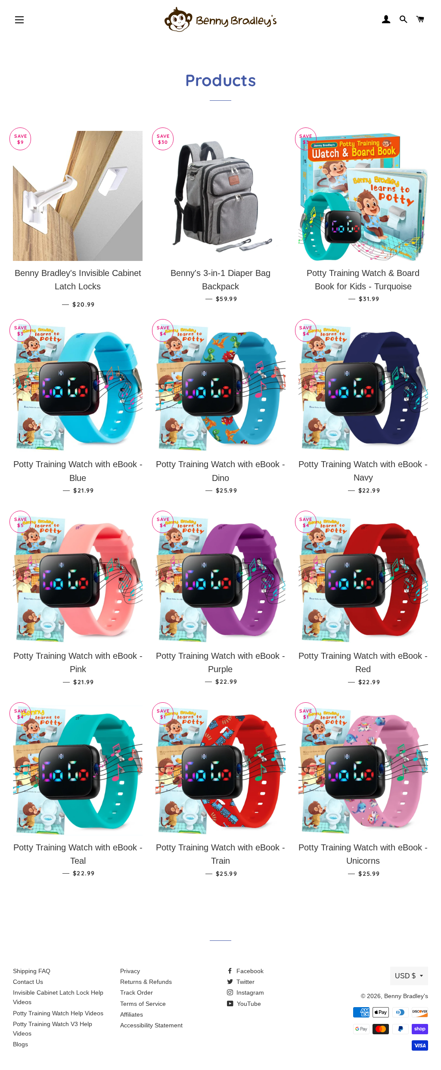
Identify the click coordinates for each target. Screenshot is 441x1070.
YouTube (248, 1003)
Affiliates (131, 1014)
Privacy (130, 971)
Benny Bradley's (406, 995)
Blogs (20, 1044)
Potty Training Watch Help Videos (58, 1013)
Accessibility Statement (151, 1025)
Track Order (136, 992)
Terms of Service (143, 1003)
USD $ (405, 976)
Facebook (249, 971)
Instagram (249, 992)
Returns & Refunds (146, 981)
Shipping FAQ (31, 971)
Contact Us (28, 981)
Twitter (245, 981)
